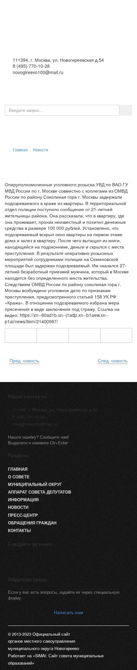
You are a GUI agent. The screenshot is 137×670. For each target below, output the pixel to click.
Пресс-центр (23, 515)
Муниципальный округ (35, 484)
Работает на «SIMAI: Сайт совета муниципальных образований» (56, 659)
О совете (19, 477)
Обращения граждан (32, 523)
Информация (23, 499)
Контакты (19, 530)
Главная (20, 149)
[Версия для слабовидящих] (82, 88)
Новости (40, 149)
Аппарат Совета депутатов (39, 492)
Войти (102, 88)
